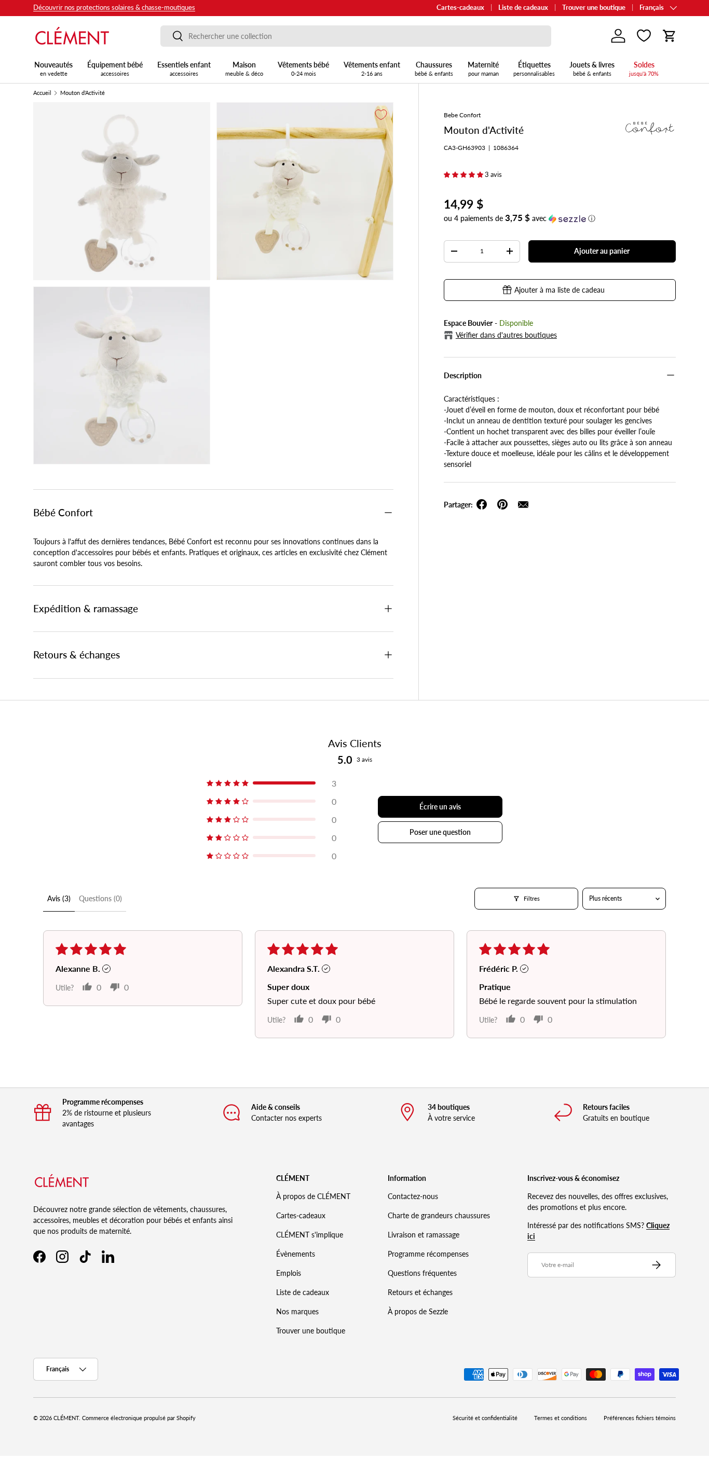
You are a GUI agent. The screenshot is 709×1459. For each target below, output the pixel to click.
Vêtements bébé (303, 68)
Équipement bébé (115, 68)
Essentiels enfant (184, 68)
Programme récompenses (428, 1253)
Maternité (483, 68)
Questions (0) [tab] (100, 898)
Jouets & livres (592, 68)
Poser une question (440, 832)
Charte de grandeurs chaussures (439, 1215)
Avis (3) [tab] (59, 898)
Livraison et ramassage (423, 1234)
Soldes (644, 68)
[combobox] (355, 36)
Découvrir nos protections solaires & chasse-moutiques (114, 7)
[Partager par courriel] (523, 504)
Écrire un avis (440, 806)
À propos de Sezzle (418, 1311)
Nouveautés (53, 68)
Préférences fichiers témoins (640, 1418)
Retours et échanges (420, 1292)
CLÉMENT (66, 1418)
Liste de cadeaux (523, 7)
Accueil (42, 93)
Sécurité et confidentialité (485, 1418)
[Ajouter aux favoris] (381, 114)
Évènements (295, 1253)
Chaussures (434, 68)
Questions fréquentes (422, 1273)
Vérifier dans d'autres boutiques (506, 335)
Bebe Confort (462, 115)
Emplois (288, 1273)
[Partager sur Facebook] (481, 504)
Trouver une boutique (593, 7)
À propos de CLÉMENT (313, 1196)
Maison (244, 68)
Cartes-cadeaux (460, 7)
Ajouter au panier (602, 250)
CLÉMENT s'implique (309, 1234)
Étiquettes (534, 68)
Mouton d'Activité (82, 93)
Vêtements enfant (372, 68)
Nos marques (297, 1311)
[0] (643, 35)
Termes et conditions (560, 1418)
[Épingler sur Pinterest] (502, 504)
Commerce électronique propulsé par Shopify (139, 1418)
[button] (669, 35)
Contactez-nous (413, 1196)
